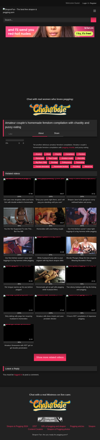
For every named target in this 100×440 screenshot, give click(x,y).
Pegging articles (77, 426)
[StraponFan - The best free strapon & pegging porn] (50, 11)
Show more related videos (50, 357)
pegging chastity (68, 147)
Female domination (42, 166)
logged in (18, 375)
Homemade (40, 158)
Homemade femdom (61, 166)
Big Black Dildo (41, 162)
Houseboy (76, 166)
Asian (48, 154)
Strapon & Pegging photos (58, 429)
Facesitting (80, 162)
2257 (34, 426)
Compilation (70, 154)
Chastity (58, 154)
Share (56, 133)
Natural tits (88, 166)
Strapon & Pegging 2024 (17, 426)
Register (93, 3)
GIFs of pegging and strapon (53, 426)
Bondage (54, 162)
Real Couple (53, 158)
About (41, 133)
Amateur (39, 154)
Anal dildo (81, 158)
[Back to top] (92, 432)
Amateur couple (67, 158)
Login (85, 3)
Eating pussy (66, 162)
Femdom (82, 154)
